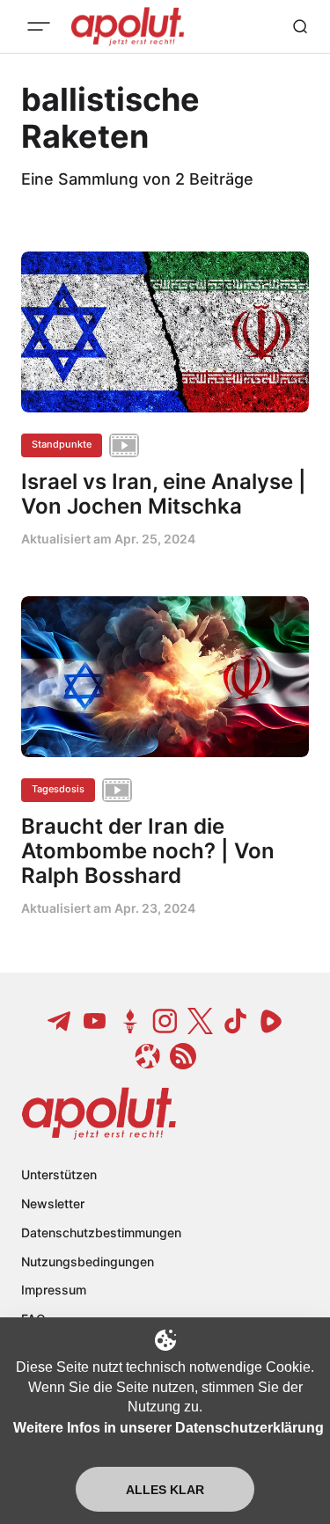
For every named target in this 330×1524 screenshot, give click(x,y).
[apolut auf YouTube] (95, 1021)
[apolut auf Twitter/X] (200, 1021)
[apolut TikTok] (236, 1021)
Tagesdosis (58, 789)
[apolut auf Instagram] (165, 1021)
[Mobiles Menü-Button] (38, 26)
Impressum (53, 1289)
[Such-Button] (300, 26)
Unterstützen (59, 1174)
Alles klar (165, 1490)
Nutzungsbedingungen (87, 1261)
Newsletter (52, 1203)
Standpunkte (62, 444)
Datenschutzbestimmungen (101, 1232)
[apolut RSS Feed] (183, 1056)
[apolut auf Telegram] (60, 1021)
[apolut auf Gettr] (130, 1021)
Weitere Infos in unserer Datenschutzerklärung (168, 1427)
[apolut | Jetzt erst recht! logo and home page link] (99, 1113)
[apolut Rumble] (271, 1021)
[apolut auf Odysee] (148, 1056)
